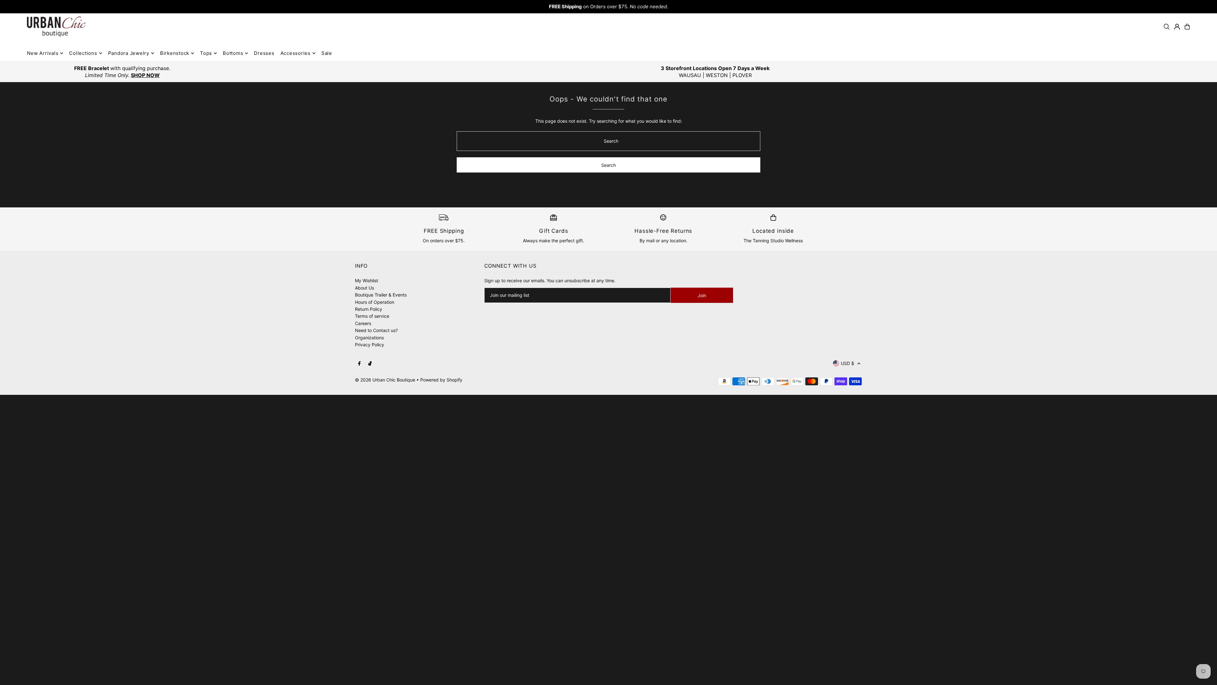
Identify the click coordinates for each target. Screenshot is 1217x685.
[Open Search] (1166, 26)
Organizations (369, 337)
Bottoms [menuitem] (233, 53)
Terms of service (372, 316)
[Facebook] (359, 363)
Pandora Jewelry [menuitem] (128, 53)
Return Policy (368, 309)
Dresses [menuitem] (264, 53)
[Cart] (1187, 26)
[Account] (1177, 26)
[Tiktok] (370, 363)
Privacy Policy (369, 344)
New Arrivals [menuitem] (42, 53)
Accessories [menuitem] (295, 53)
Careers (363, 323)
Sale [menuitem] (326, 53)
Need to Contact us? (376, 330)
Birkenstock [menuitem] (174, 53)
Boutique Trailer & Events (381, 294)
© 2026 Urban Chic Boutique (385, 379)
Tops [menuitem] (206, 53)
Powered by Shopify (441, 379)
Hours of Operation (374, 302)
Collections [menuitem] (83, 53)
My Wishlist (366, 280)
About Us (364, 287)
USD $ (847, 363)
